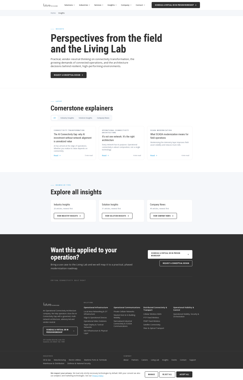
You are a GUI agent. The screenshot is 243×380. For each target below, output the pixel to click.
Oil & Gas (47, 360)
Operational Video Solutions (95, 321)
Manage (151, 374)
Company (125, 5)
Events (174, 360)
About (126, 360)
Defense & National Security (79, 363)
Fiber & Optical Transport (153, 328)
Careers (144, 360)
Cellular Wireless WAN (152, 314)
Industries (83, 5)
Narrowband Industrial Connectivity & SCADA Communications (123, 323)
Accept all (184, 374)
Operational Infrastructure (96, 307)
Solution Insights (85, 118)
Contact (139, 5)
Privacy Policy (97, 375)
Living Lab (155, 360)
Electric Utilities (75, 360)
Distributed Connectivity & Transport (155, 308)
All (55, 118)
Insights (111, 5)
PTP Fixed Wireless (151, 317)
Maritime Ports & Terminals (95, 360)
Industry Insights (67, 118)
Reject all (167, 374)
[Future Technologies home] (50, 5)
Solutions (68, 5)
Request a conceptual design (67, 75)
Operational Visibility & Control (183, 308)
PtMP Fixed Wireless (151, 321)
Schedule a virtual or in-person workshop (174, 5)
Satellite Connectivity (151, 324)
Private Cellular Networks (124, 311)
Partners (134, 360)
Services (97, 5)
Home (53, 13)
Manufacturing (60, 360)
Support (192, 360)
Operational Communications (127, 307)
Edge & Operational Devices (95, 317)
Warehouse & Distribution (53, 363)
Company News (103, 118)
